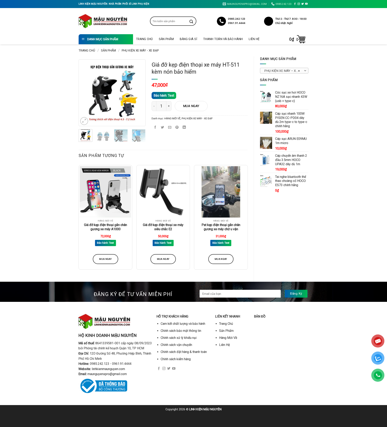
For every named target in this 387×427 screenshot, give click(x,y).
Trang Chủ (144, 39)
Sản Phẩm (166, 39)
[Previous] (87, 93)
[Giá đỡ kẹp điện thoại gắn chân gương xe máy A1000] (105, 192)
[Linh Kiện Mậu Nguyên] (103, 21)
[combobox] (284, 70)
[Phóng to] (84, 121)
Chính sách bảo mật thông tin (181, 331)
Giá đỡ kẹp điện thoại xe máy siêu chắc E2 (163, 227)
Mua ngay (191, 106)
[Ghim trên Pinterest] (177, 127)
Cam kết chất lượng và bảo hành (183, 324)
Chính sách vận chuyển (176, 345)
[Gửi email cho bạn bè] (169, 127)
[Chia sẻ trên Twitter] (162, 127)
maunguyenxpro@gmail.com (107, 374)
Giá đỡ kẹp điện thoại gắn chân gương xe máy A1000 (105, 227)
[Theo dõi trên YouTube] (306, 4)
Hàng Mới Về (228, 338)
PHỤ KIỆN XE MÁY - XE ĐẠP (140, 50)
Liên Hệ (254, 39)
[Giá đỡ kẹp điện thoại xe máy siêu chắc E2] (163, 192)
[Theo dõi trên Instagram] (299, 4)
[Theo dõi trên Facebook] (295, 4)
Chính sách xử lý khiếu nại (179, 338)
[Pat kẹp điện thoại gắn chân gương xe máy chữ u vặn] (221, 192)
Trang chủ (87, 50)
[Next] (137, 93)
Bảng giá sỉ (188, 39)
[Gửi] (194, 21)
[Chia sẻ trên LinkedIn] (184, 127)
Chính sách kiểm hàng (176, 359)
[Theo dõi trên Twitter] (302, 4)
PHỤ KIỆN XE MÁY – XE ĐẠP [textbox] (284, 71)
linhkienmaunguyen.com (108, 369)
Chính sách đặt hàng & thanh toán (184, 352)
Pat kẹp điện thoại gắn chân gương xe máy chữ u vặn (221, 227)
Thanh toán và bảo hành (223, 39)
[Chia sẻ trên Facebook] (155, 127)
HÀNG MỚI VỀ (172, 118)
